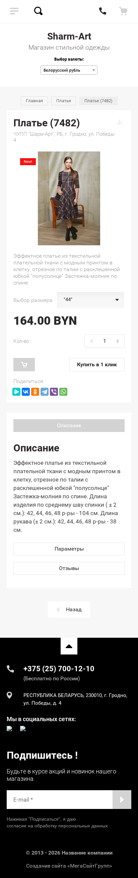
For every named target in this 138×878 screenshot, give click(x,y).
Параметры (69, 549)
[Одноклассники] (35, 392)
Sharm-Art (69, 36)
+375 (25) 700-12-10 (58, 669)
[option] (69, 198)
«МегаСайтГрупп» (89, 866)
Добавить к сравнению (120, 122)
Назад (74, 609)
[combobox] (69, 70)
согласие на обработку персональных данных (57, 825)
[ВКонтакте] (26, 392)
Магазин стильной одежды (69, 47)
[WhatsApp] (63, 392)
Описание (69, 425)
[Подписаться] (122, 799)
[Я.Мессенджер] (16, 392)
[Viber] (54, 392)
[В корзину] (24, 364)
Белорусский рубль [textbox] (62, 70)
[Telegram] (45, 392)
